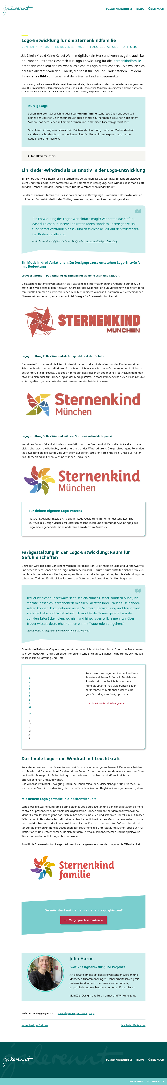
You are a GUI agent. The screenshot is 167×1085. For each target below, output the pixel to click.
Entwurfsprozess (66, 1013)
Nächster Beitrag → (133, 1025)
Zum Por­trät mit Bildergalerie (108, 703)
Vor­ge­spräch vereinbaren (86, 920)
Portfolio (129, 47)
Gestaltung (82, 1013)
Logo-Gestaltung (104, 47)
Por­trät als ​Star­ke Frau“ (77, 630)
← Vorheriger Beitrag (35, 1025)
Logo (91, 1013)
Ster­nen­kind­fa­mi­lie (127, 61)
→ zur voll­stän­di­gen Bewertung (102, 241)
